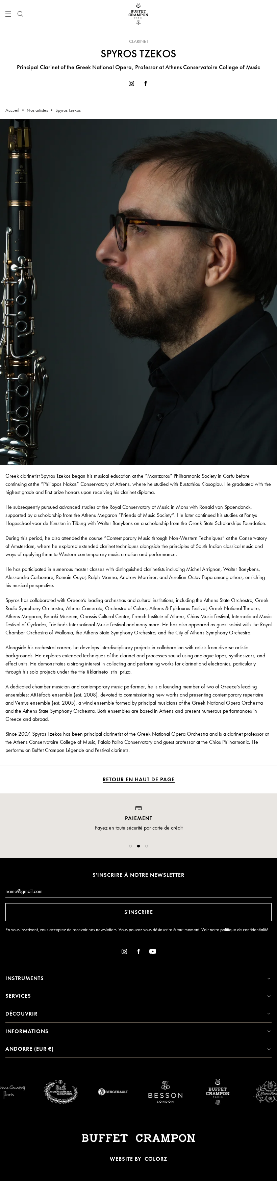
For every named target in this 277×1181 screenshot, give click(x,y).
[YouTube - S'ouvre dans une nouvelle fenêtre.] (153, 952)
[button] (130, 846)
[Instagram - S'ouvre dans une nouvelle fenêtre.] (131, 84)
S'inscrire (138, 912)
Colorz (156, 1159)
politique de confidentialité (244, 930)
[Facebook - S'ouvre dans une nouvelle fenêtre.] (146, 84)
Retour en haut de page (139, 779)
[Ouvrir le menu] (8, 14)
